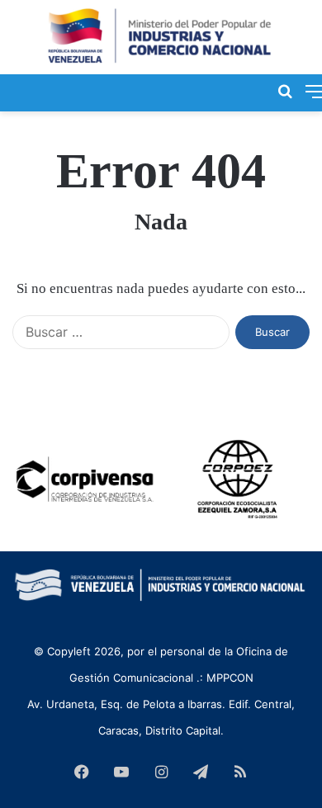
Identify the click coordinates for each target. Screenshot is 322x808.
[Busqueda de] (285, 90)
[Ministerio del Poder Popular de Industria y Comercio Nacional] (161, 37)
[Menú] (313, 90)
